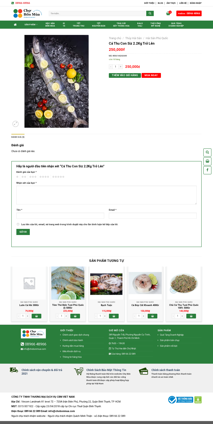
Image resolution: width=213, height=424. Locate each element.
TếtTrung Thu (78, 24)
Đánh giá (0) (17, 137)
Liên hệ (182, 3)
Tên (19, 210)
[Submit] (150, 13)
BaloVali (140, 24)
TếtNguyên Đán (98, 24)
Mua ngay (151, 75)
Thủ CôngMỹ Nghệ (155, 24)
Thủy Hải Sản (133, 38)
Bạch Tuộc (106, 305)
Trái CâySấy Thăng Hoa (121, 24)
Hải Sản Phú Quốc (157, 38)
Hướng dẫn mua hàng (73, 346)
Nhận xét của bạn (26, 183)
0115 (64, 24)
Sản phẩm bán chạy (169, 340)
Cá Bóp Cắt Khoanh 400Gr (145, 305)
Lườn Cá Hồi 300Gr (29, 305)
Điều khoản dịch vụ (72, 351)
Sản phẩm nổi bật (168, 346)
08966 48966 (22, 3)
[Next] (201, 295)
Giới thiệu (149, 3)
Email (112, 210)
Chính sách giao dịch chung (76, 335)
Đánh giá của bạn (26, 172)
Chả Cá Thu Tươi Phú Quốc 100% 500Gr (183, 306)
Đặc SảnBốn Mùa (50, 24)
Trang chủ (115, 38)
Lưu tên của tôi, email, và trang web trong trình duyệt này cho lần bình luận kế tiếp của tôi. (69, 224)
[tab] (17, 137)
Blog (160, 3)
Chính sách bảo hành (73, 340)
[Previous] (11, 295)
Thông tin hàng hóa (72, 357)
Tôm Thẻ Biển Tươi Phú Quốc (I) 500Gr (68, 306)
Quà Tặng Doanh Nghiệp (176, 24)
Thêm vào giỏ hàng (125, 75)
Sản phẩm (29, 24)
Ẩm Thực (171, 3)
